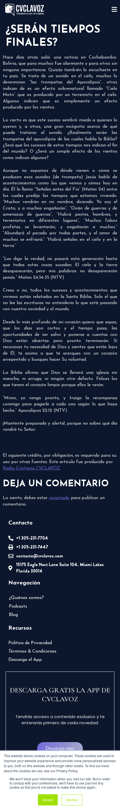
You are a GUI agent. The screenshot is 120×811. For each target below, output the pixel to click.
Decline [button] (72, 799)
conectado (59, 498)
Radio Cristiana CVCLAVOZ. (32, 468)
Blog (13, 615)
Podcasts (18, 606)
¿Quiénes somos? (26, 598)
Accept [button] (48, 799)
